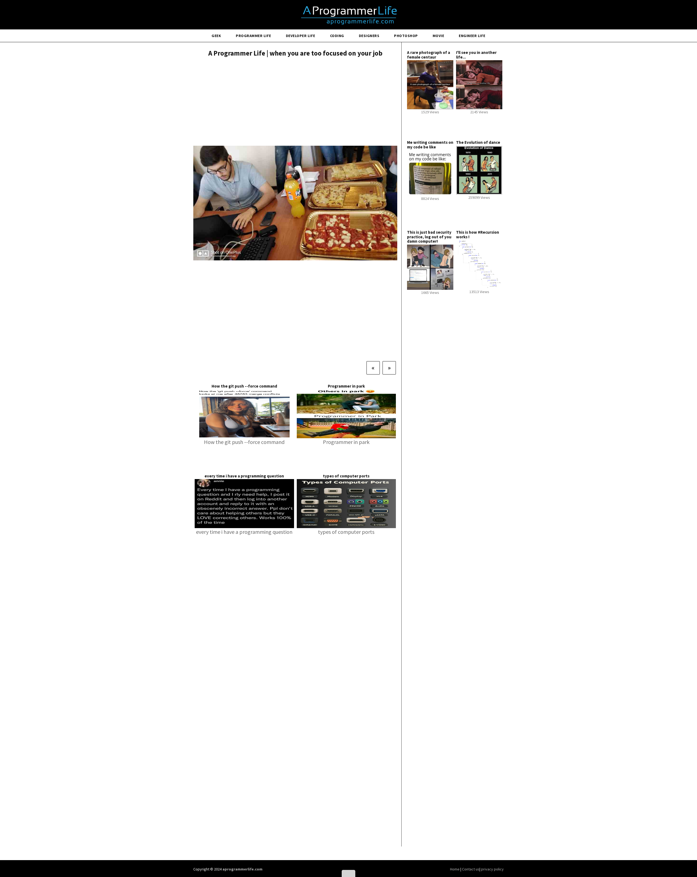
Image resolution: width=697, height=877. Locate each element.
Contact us (470, 869)
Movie (438, 35)
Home (455, 869)
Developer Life (300, 35)
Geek (216, 35)
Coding (337, 35)
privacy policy (492, 869)
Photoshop (406, 35)
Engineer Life (472, 35)
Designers (369, 35)
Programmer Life (253, 35)
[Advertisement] (295, 102)
